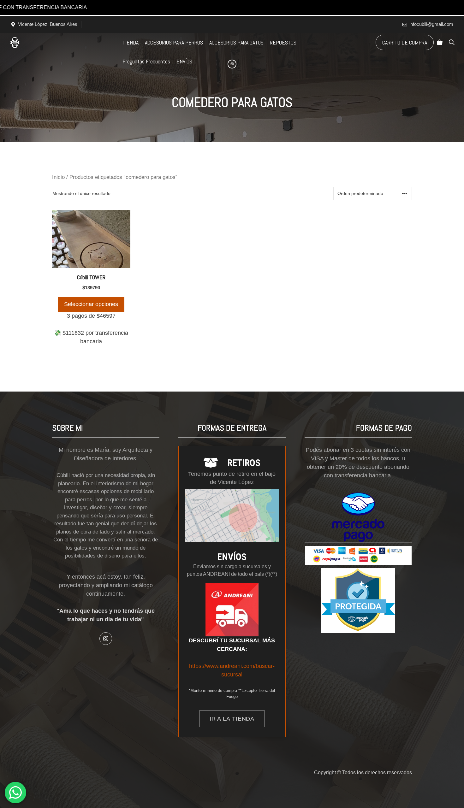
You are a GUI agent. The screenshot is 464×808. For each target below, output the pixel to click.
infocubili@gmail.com (431, 24)
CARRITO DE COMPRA (404, 42)
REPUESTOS (283, 42)
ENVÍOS (184, 61)
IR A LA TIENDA (232, 719)
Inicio (58, 177)
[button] (452, 42)
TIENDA (130, 42)
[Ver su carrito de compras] (440, 42)
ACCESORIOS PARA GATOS (236, 42)
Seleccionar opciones (91, 304)
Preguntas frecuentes (146, 61)
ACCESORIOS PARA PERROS (174, 42)
